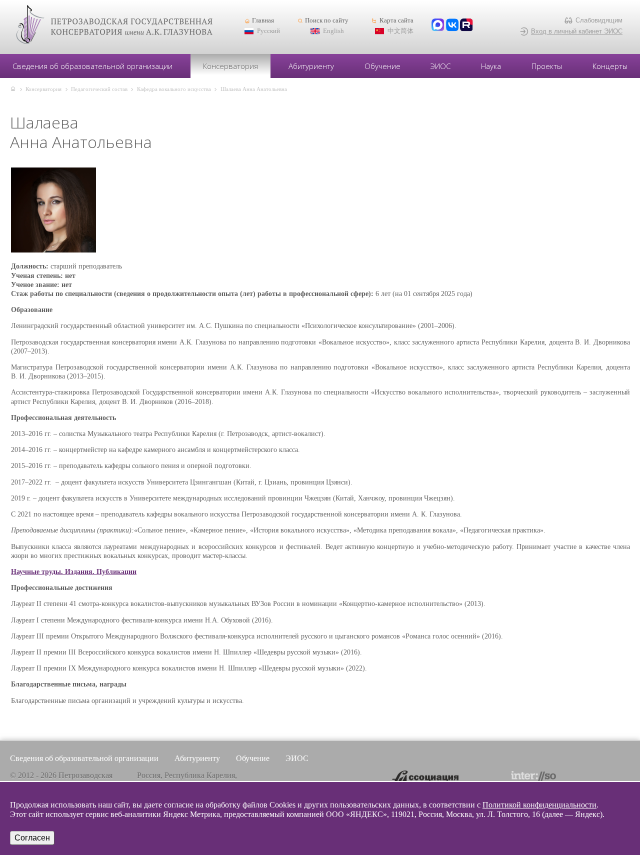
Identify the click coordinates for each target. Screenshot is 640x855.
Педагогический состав (99, 89)
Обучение (382, 66)
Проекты (547, 66)
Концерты (610, 66)
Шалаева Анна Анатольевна (253, 89)
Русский (268, 31)
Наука (491, 66)
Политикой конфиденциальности (539, 804)
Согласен (32, 838)
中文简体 (401, 31)
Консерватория (230, 66)
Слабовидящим (599, 20)
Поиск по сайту (326, 20)
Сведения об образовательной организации (92, 66)
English (333, 31)
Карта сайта (396, 20)
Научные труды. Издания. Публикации (73, 572)
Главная (263, 20)
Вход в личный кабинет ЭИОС (576, 31)
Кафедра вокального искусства (174, 89)
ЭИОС (440, 66)
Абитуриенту (311, 66)
